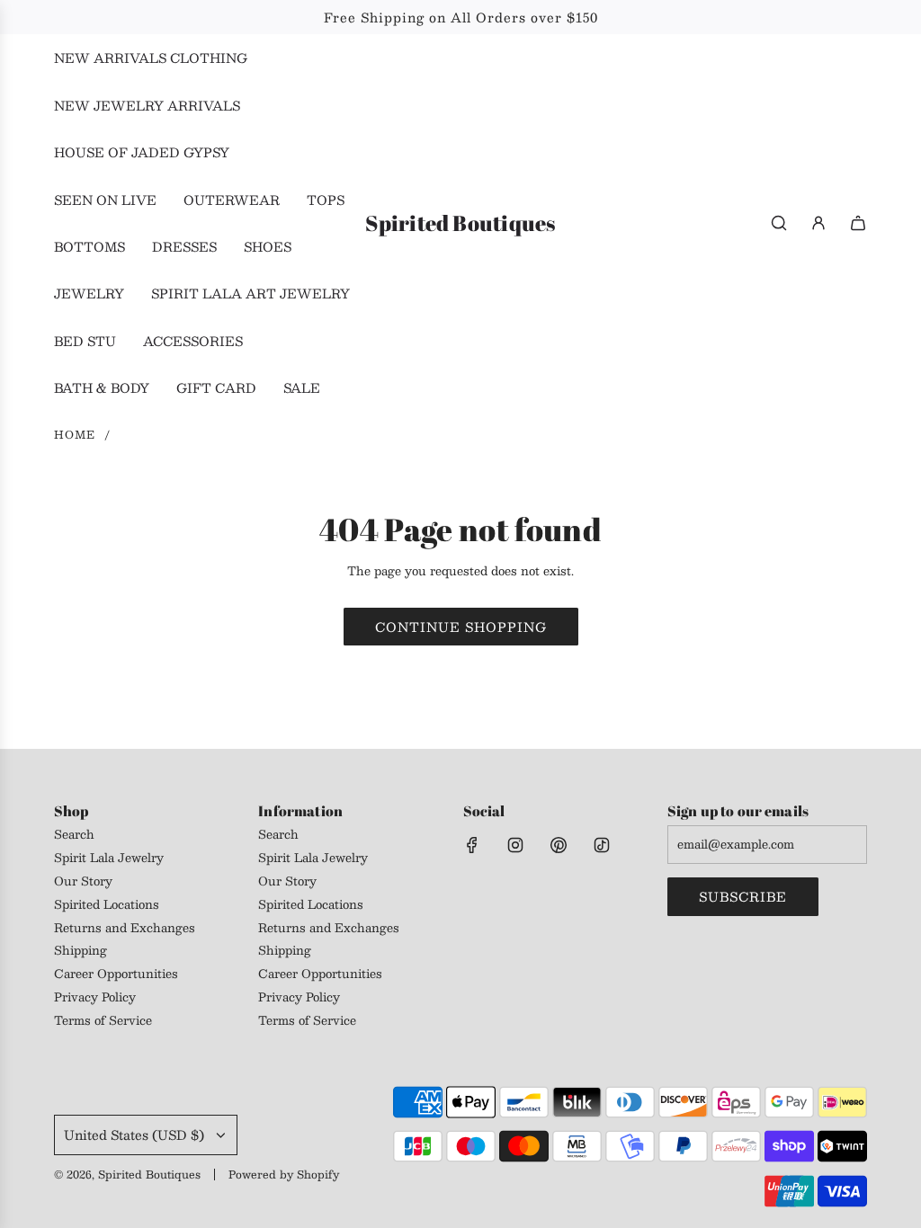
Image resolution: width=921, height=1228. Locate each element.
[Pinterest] (558, 845)
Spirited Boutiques (460, 223)
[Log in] (818, 223)
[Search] (779, 223)
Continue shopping (461, 626)
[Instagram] (515, 845)
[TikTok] (601, 845)
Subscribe (743, 896)
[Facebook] (472, 845)
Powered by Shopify (283, 1174)
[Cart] (858, 223)
